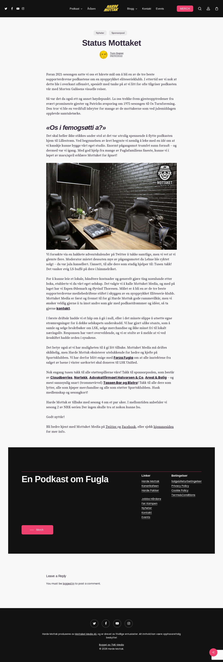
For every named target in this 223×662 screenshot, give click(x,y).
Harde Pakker (150, 490)
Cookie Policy (179, 490)
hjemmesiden (164, 427)
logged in (68, 583)
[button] (37, 529)
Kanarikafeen (150, 486)
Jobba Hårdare (151, 499)
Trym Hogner (117, 53)
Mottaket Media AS (85, 634)
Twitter (111, 427)
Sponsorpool (118, 33)
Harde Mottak (150, 481)
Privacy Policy (180, 486)
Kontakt (147, 512)
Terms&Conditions (183, 495)
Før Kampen (149, 503)
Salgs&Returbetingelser (186, 481)
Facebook (129, 427)
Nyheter (100, 33)
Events (146, 517)
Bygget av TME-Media (111, 644)
